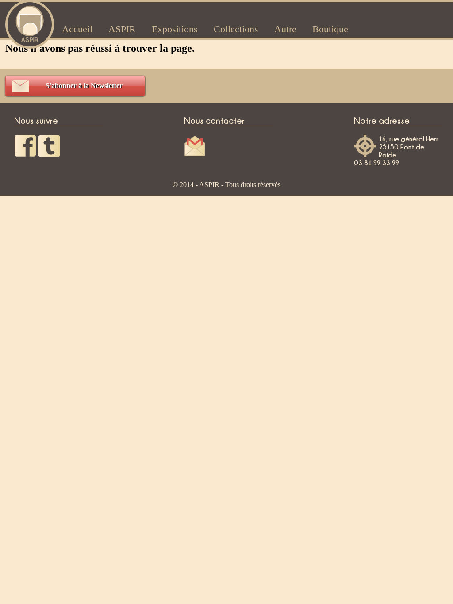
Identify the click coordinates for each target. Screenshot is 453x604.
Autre (285, 28)
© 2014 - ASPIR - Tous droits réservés (226, 184)
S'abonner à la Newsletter (84, 85)
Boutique (330, 28)
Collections (236, 28)
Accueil (77, 28)
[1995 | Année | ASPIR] (30, 23)
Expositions (175, 28)
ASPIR (122, 28)
